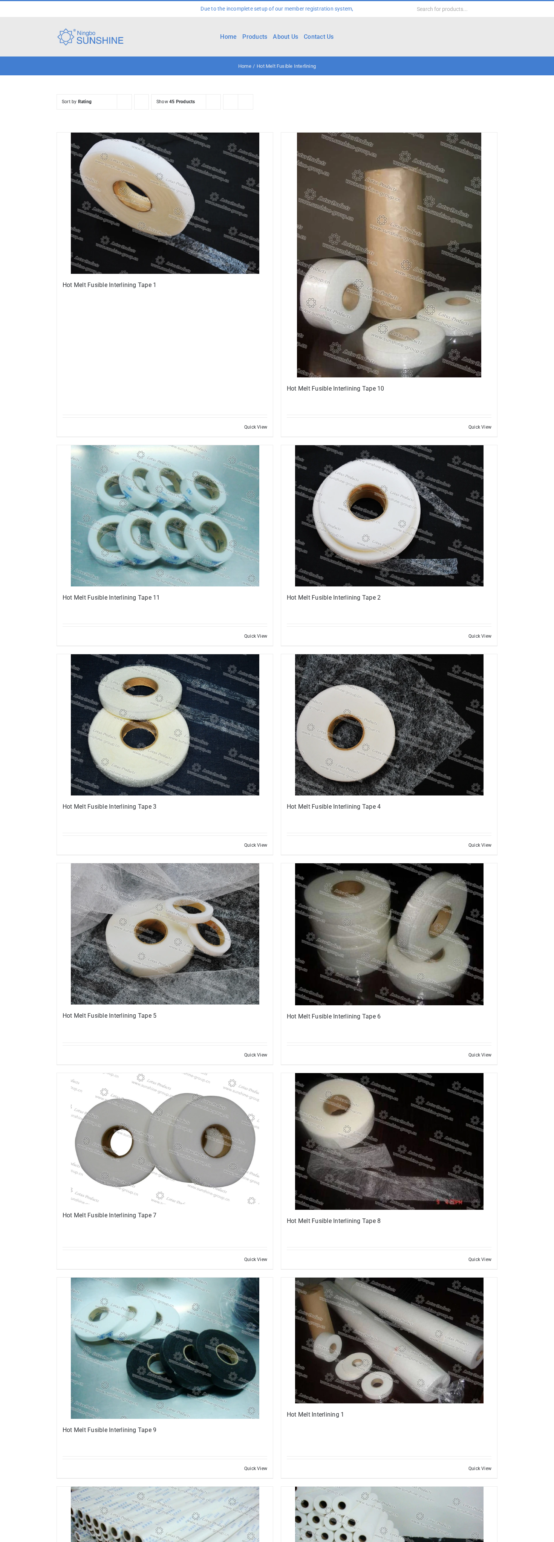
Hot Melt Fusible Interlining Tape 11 (111, 597)
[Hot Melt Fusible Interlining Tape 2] (389, 515)
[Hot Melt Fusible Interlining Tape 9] (165, 1348)
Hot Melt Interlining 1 (315, 1414)
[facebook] (59, 9)
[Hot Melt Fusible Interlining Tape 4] (389, 724)
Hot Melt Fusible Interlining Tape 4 (334, 806)
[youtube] (95, 9)
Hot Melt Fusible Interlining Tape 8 (334, 1220)
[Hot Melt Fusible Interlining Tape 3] (165, 724)
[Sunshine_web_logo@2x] (90, 29)
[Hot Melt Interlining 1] (389, 1340)
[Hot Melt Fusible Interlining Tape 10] (389, 255)
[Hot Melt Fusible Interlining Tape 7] (165, 1138)
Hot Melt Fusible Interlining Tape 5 (109, 1015)
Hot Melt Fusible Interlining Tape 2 (334, 597)
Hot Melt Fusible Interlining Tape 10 (335, 388)
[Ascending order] (141, 102)
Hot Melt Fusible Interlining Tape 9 (109, 1430)
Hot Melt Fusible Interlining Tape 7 (109, 1215)
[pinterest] (107, 9)
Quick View (255, 427)
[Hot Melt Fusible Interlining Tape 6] (389, 934)
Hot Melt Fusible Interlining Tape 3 (109, 806)
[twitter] (71, 9)
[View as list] (245, 102)
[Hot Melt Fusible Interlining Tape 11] (165, 515)
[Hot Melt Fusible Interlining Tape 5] (165, 934)
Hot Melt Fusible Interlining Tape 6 (334, 1016)
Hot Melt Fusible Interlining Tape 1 (109, 285)
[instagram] (83, 9)
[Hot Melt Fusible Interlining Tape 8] (389, 1141)
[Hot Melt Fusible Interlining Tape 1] (165, 203)
